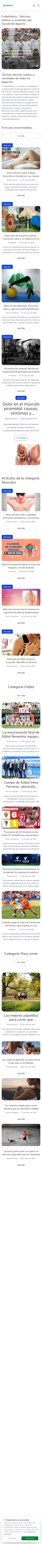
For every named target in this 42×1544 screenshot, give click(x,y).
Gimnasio (7, 337)
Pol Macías (12, 243)
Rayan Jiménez (12, 180)
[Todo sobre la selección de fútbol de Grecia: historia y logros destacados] (21, 48)
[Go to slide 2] (35, 65)
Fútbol (9, 46)
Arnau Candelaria (10, 61)
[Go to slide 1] (33, 65)
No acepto (12, 1538)
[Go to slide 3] (37, 66)
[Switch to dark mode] (34, 5)
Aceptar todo (30, 1538)
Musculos (7, 145)
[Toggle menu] (38, 5)
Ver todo (21, 136)
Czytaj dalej (21, 438)
